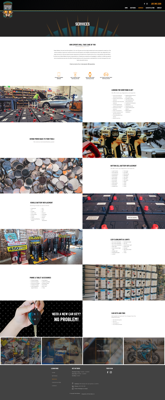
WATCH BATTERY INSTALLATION (90, 78)
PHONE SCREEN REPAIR (59, 78)
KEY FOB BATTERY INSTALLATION (75, 78)
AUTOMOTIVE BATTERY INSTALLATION (106, 78)
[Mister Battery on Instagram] (147, 4)
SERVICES (54, 379)
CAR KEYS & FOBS (56, 382)
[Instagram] (110, 372)
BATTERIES (54, 375)
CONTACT (54, 385)
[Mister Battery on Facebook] (144, 4)
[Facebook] (107, 372)
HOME (53, 372)
